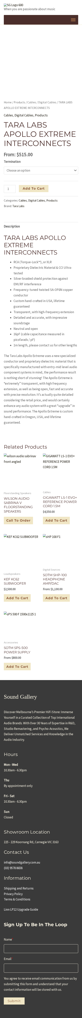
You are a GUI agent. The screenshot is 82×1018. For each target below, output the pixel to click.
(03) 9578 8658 (13, 868)
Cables (31, 102)
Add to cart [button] (56, 520)
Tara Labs (18, 206)
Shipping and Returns (19, 888)
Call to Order (18, 520)
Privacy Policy (13, 894)
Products (19, 102)
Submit (14, 1001)
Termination (12, 161)
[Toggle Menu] (73, 19)
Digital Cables (47, 102)
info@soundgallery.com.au (22, 862)
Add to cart (34, 188)
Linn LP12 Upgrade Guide (21, 909)
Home (8, 102)
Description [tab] (12, 226)
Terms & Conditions (17, 899)
